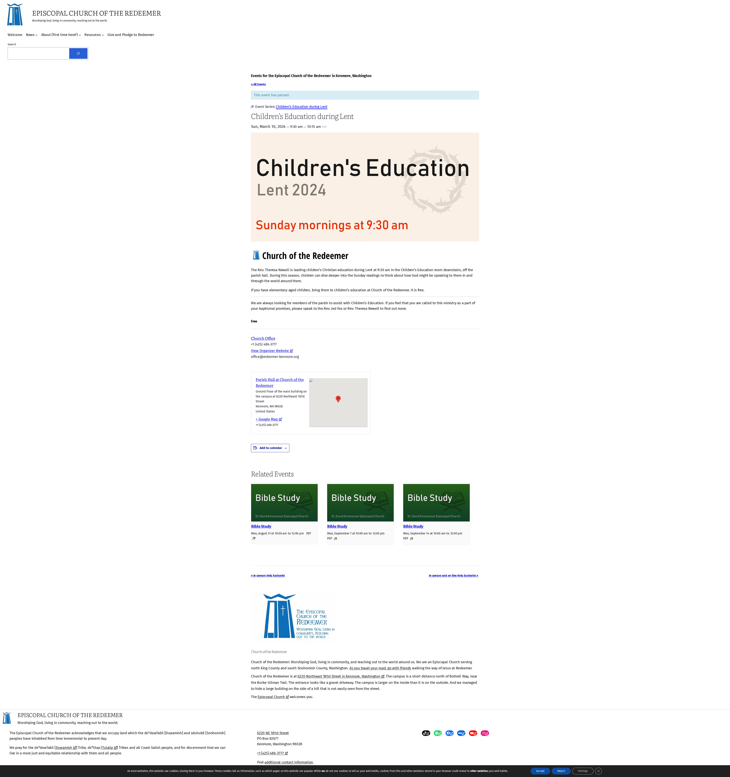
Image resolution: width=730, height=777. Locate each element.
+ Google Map (267, 419)
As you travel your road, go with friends (380, 668)
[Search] (78, 53)
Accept (540, 771)
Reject (561, 771)
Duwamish (64, 747)
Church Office (263, 338)
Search (12, 44)
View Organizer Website (270, 351)
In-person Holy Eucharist (268, 575)
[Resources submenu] (103, 35)
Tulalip (107, 747)
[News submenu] (36, 35)
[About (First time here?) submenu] (80, 35)
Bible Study (261, 526)
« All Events (258, 84)
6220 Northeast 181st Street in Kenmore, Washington (339, 676)
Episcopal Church (271, 697)
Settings (583, 771)
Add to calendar (271, 448)
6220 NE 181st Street (273, 733)
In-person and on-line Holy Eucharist (453, 575)
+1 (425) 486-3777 (270, 753)
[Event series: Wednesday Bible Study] (254, 538)
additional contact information (288, 762)
